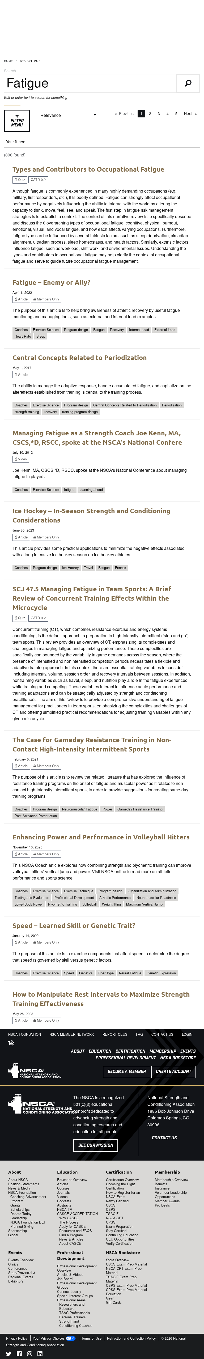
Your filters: (15, 141)
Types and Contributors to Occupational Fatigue (88, 169)
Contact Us (164, 1138)
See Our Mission (95, 1145)
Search (10, 70)
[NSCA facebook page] (19, 1355)
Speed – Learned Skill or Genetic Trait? (73, 925)
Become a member (127, 1072)
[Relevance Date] (68, 117)
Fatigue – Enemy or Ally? (51, 282)
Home (8, 60)
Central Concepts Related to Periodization (79, 357)
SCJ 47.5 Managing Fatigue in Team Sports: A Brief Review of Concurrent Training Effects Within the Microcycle (91, 597)
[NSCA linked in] (39, 1355)
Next (192, 113)
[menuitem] (75, 1051)
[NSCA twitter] (8, 1355)
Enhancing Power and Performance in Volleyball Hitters (101, 837)
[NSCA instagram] (29, 1355)
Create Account (173, 1072)
